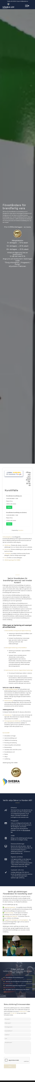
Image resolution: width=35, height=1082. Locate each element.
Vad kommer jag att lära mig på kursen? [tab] (16, 985)
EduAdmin (20, 530)
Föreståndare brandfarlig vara (14, 496)
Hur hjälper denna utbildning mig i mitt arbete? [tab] (17, 989)
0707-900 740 (13, 1013)
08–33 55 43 (13, 1)
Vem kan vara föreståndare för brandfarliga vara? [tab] (19, 981)
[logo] (14, 5)
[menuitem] (25, 5)
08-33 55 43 (28, 483)
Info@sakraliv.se (24, 1)
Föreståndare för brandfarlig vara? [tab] (15, 977)
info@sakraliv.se (23, 1011)
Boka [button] (9, 507)
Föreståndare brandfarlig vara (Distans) (16, 512)
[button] (14, 473)
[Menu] (25, 5)
